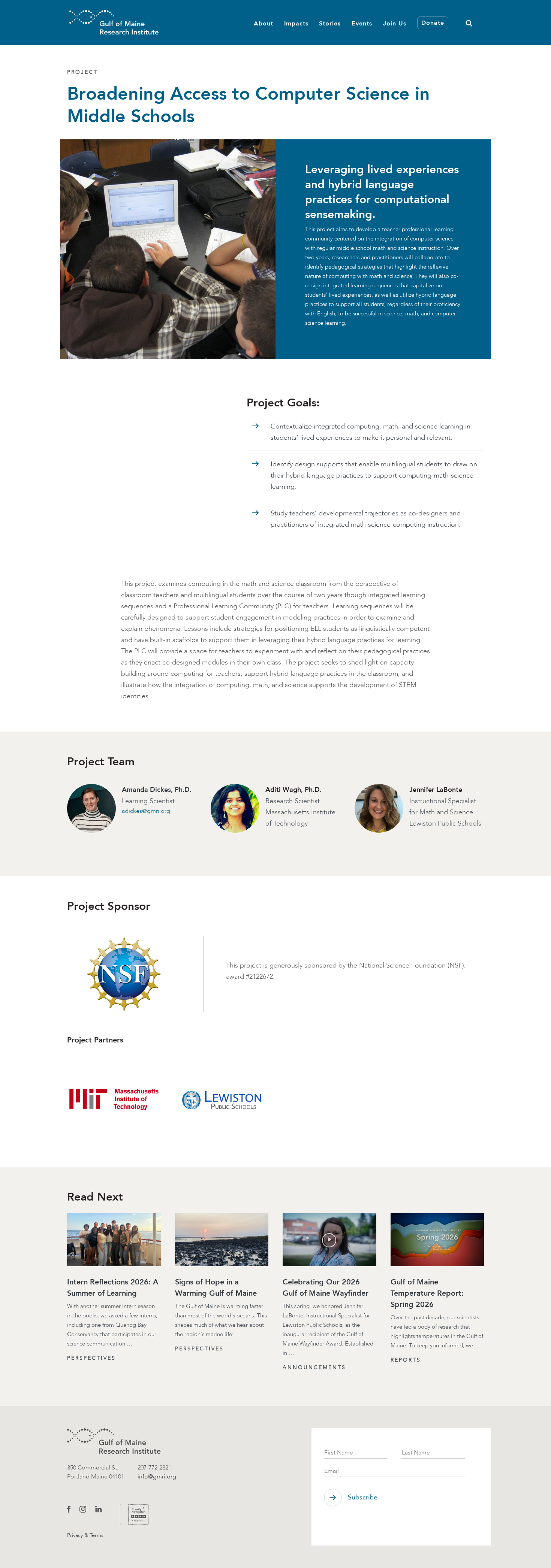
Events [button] (362, 23)
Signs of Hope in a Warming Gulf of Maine (216, 1287)
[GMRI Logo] (114, 22)
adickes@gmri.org (146, 810)
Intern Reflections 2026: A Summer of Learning (112, 1287)
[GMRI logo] (114, 1441)
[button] (469, 22)
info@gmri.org (157, 1476)
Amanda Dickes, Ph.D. (157, 789)
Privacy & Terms (85, 1535)
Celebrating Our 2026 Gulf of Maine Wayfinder (325, 1287)
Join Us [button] (394, 23)
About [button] (263, 23)
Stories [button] (330, 23)
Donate (432, 23)
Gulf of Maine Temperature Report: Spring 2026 (427, 1293)
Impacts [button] (296, 23)
